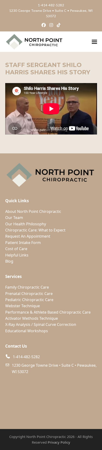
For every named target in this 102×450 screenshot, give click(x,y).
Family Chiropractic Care (27, 287)
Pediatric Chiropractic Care (29, 299)
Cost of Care (16, 248)
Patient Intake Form (23, 242)
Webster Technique (22, 305)
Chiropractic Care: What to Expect (35, 230)
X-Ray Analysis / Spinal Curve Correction (40, 324)
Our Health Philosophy (25, 224)
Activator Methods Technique (31, 318)
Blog (9, 261)
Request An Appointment (27, 236)
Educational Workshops (26, 330)
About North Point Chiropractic (33, 211)
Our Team (14, 217)
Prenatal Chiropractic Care (29, 293)
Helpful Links (16, 255)
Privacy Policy (59, 442)
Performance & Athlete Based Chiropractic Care (48, 312)
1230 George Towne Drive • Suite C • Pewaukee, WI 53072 (54, 368)
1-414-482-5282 (51, 5)
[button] (94, 42)
